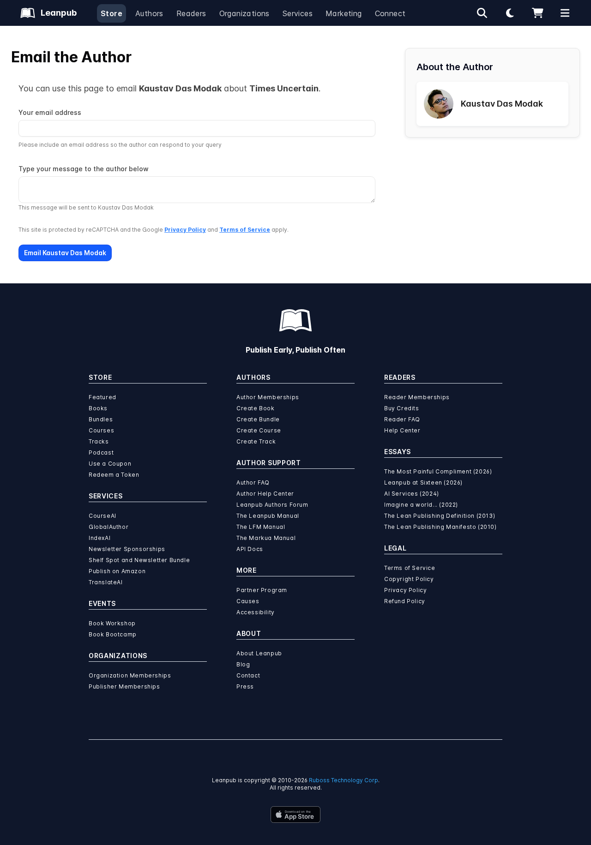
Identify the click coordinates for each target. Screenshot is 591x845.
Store (111, 13)
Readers (191, 13)
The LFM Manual (260, 526)
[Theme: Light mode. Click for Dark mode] (510, 13)
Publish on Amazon (117, 571)
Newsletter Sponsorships (127, 548)
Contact (248, 675)
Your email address (49, 112)
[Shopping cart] (537, 13)
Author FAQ (253, 482)
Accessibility (255, 612)
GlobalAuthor (108, 526)
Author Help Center (265, 493)
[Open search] (482, 13)
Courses (101, 430)
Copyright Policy (409, 578)
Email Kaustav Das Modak (65, 253)
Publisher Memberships (124, 686)
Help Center (402, 430)
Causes (247, 601)
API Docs (249, 548)
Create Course (258, 430)
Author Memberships (267, 397)
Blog (243, 664)
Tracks (99, 441)
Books (98, 408)
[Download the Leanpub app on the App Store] (295, 814)
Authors (149, 13)
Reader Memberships (417, 397)
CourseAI (102, 515)
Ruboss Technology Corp (343, 780)
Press (245, 686)
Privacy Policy (185, 229)
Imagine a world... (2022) (421, 504)
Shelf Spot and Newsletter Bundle (139, 560)
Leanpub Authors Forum (272, 504)
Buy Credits (401, 408)
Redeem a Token (114, 474)
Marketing (344, 13)
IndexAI (99, 537)
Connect (390, 13)
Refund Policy (404, 601)
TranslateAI (106, 582)
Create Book (255, 408)
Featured (102, 397)
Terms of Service (244, 229)
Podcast (101, 452)
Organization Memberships (130, 675)
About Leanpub (259, 653)
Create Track (256, 441)
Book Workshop (112, 623)
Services (298, 13)
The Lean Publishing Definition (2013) (439, 515)
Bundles (101, 419)
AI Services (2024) (411, 493)
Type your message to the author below (83, 169)
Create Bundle (258, 419)
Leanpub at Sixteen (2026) (423, 482)
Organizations (244, 13)
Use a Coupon (110, 463)
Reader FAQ (402, 419)
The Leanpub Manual (267, 515)
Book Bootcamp (113, 634)
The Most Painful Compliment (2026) (438, 471)
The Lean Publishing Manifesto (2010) (440, 526)
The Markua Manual (266, 537)
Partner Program (261, 590)
